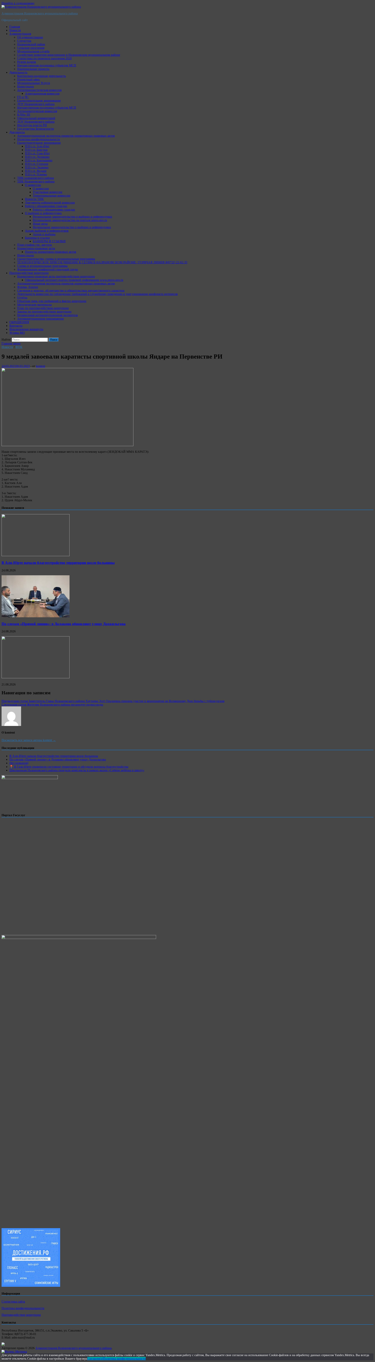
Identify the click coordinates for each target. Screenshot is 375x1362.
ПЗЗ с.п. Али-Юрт (37, 146)
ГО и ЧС (23, 97)
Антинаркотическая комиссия (37, 111)
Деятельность (18, 72)
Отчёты (22, 297)
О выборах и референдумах (43, 213)
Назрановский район (31, 44)
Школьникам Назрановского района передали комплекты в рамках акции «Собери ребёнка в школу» (76, 770)
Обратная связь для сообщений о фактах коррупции (51, 301)
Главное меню (11, 343)
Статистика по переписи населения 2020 (44, 58)
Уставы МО (17, 332)
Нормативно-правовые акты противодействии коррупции (56, 276)
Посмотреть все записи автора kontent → (29, 740)
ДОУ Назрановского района (35, 104)
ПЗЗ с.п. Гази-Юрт (37, 153)
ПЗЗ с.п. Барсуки (36, 149)
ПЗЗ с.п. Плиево (36, 174)
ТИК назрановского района (35, 178)
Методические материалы (34, 304)
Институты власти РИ (32, 125)
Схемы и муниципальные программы (42, 266)
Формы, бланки (27, 287)
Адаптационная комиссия (42, 93)
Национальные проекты (33, 69)
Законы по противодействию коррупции (44, 311)
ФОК (18, 347)
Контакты (15, 325)
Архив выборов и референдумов (47, 230)
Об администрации (30, 37)
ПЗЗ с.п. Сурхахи (36, 164)
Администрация (20, 33)
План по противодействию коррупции (43, 308)
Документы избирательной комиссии (50, 202)
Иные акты (40, 223)
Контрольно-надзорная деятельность (41, 76)
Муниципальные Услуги (33, 83)
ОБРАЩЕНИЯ (19, 322)
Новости (15, 30)
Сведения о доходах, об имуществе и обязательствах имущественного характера (70, 290)
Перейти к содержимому (18, 3)
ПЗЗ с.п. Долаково (37, 156)
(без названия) (18, 763)
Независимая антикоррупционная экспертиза (47, 315)
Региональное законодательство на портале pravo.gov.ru (70, 220)
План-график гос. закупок (34, 244)
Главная (14, 26)
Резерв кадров (26, 62)
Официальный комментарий (36, 118)
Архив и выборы (44, 234)
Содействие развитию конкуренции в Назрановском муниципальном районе (68, 54)
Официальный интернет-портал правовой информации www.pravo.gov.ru (74, 280)
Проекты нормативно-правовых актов (50, 251)
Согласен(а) (95, 1358)
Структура (24, 40)
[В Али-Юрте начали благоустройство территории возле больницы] (36, 555)
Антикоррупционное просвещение (40, 318)
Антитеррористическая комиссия (39, 90)
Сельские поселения (30, 47)
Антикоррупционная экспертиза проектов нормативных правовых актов (66, 135)
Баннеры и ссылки (37, 237)
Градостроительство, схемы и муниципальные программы (56, 258)
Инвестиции (25, 86)
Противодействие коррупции (29, 273)
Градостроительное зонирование (39, 100)
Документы (17, 132)
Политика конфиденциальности (38, 139)
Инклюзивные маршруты (26, 329)
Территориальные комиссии (51, 195)
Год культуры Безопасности (35, 128)
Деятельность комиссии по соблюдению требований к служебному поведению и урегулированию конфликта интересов (97, 294)
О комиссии (33, 185)
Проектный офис (28, 79)
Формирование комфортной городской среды (47, 269)
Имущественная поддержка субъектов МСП (46, 65)
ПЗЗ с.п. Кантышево (38, 160)
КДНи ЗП (23, 114)
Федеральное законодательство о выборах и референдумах (72, 227)
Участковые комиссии (47, 192)
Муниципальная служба (33, 51)
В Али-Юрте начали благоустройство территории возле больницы (58, 563)
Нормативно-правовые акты (36, 248)
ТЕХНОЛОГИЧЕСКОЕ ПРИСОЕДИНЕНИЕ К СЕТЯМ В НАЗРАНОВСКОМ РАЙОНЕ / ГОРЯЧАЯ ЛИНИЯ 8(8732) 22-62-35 (102, 262)
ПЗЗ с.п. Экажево (36, 167)
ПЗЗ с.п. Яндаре (35, 171)
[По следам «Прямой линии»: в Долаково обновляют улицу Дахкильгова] (36, 616)
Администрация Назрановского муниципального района (40, 13)
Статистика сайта (13, 1301)
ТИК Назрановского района (35, 181)
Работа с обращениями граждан (46, 206)
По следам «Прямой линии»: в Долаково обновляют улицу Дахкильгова (64, 624)
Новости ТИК (34, 199)
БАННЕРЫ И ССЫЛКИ (49, 241)
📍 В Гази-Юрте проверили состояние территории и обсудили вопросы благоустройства (68, 766)
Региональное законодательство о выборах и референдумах (72, 216)
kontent (40, 366)
